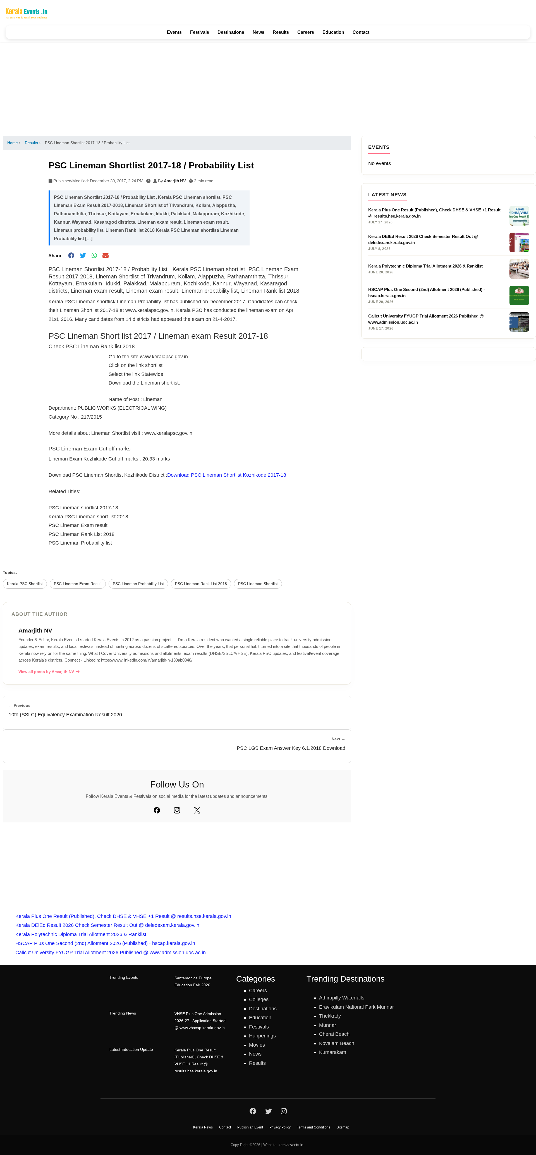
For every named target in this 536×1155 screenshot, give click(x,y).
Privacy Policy (280, 1127)
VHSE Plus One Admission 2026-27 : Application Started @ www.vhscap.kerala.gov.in (200, 1021)
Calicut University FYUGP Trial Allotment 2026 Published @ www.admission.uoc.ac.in (110, 952)
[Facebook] (156, 810)
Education (333, 32)
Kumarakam (332, 1052)
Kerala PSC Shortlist (25, 584)
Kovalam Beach (336, 1043)
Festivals (199, 32)
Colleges (259, 999)
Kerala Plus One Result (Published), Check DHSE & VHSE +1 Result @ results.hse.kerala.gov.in (123, 916)
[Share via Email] (105, 255)
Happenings (262, 1036)
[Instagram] (177, 810)
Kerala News (203, 1127)
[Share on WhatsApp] (94, 255)
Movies (257, 1045)
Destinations (230, 32)
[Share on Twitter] (83, 255)
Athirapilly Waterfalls (341, 998)
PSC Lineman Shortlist (258, 584)
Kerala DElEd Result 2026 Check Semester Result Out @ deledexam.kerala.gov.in (107, 925)
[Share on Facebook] (71, 255)
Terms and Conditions (313, 1127)
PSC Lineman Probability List (138, 584)
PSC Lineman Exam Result (78, 584)
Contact (361, 32)
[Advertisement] (268, 89)
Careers (305, 32)
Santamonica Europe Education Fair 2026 (193, 981)
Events (174, 32)
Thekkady (330, 1016)
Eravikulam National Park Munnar (356, 1007)
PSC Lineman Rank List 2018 (201, 584)
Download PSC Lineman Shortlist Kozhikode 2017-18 (226, 475)
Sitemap (343, 1127)
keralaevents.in (291, 1145)
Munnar (327, 1025)
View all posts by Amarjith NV (46, 672)
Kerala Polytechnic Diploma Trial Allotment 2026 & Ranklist (80, 934)
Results (281, 32)
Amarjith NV (175, 180)
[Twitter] (197, 810)
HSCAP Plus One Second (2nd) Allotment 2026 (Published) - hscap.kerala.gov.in (105, 943)
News (258, 32)
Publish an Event (250, 1127)
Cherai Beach (334, 1034)
